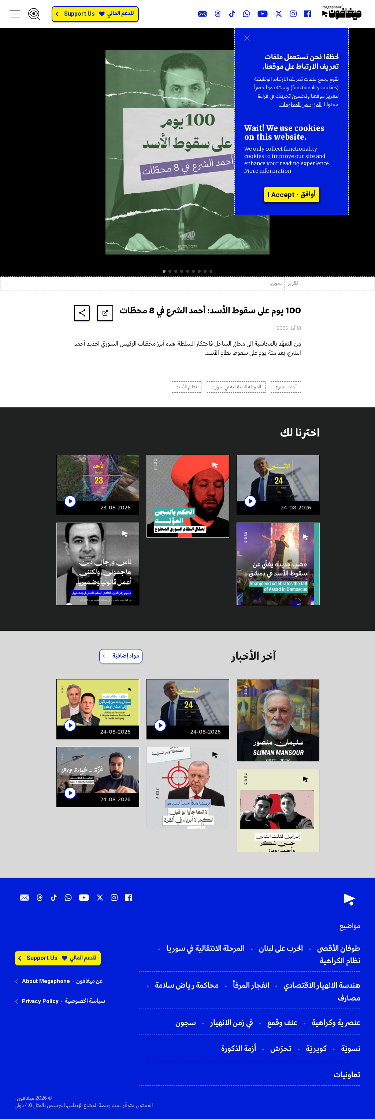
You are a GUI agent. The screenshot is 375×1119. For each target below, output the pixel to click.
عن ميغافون (89, 981)
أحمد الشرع (286, 387)
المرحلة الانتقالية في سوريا (236, 387)
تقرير (293, 283)
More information (267, 170)
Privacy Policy (40, 1001)
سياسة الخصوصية (85, 1001)
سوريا (276, 283)
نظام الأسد (186, 387)
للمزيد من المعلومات (300, 105)
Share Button (82, 313)
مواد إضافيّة (125, 656)
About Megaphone (46, 981)
